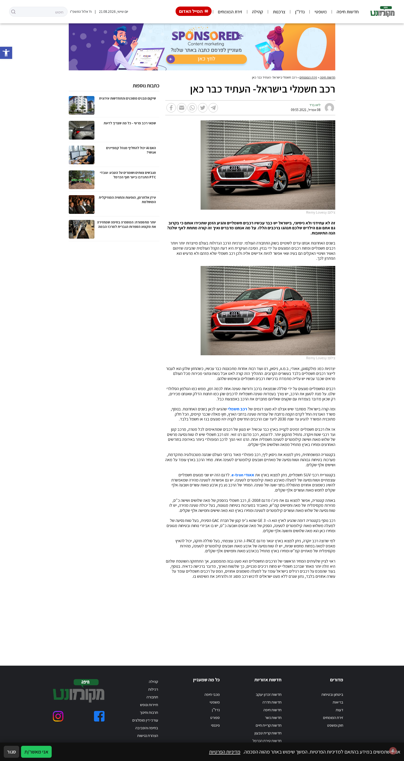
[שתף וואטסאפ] (192, 107)
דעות (339, 709)
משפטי (320, 12)
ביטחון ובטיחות (332, 694)
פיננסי (215, 725)
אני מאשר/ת (36, 751)
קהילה (257, 12)
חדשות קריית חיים (268, 725)
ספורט (215, 717)
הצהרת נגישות (147, 735)
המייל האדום (191, 11)
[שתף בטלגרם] (213, 107)
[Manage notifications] (393, 750)
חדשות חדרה (272, 702)
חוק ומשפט (335, 725)
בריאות (338, 702)
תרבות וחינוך (149, 712)
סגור (11, 751)
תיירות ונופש (149, 704)
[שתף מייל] (181, 107)
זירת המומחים (230, 12)
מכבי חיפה (212, 694)
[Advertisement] (202, 616)
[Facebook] (99, 716)
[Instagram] (58, 716)
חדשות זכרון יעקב (268, 694)
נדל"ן (300, 12)
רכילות (153, 689)
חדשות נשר (273, 717)
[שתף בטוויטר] (202, 107)
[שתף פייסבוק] (171, 107)
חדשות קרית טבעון (267, 733)
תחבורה (152, 697)
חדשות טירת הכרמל (266, 740)
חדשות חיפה (348, 12)
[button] (6, 53)
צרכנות (279, 12)
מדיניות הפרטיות (224, 751)
